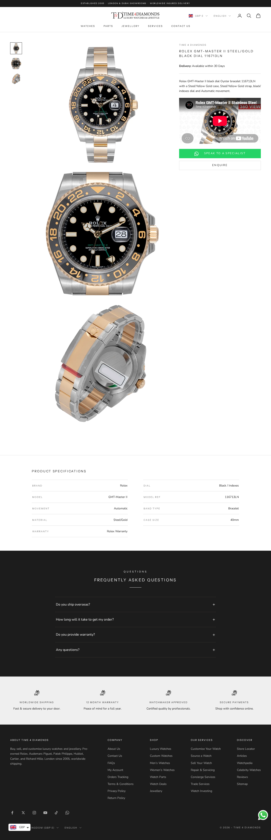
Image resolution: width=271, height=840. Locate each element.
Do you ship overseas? (73, 604)
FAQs (111, 763)
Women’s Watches (162, 770)
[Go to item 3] (16, 79)
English (220, 15)
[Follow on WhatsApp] (67, 813)
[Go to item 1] (16, 48)
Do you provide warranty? (75, 634)
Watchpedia (244, 763)
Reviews (242, 777)
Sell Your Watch (201, 763)
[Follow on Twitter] (23, 813)
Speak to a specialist (225, 153)
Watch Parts (158, 777)
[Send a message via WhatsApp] (263, 815)
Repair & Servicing (203, 770)
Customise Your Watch (206, 749)
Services (155, 26)
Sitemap (242, 784)
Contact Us (180, 26)
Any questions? (67, 649)
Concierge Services (203, 777)
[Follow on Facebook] (12, 813)
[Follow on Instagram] (34, 813)
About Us (114, 749)
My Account (115, 770)
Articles (242, 756)
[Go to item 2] (16, 63)
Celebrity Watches (249, 770)
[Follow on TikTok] (56, 813)
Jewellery (131, 26)
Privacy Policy (117, 791)
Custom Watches (161, 756)
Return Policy (116, 798)
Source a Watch (201, 756)
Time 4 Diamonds (192, 44)
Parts (108, 26)
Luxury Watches (160, 749)
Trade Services (200, 784)
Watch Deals (158, 784)
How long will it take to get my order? (85, 619)
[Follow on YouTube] (45, 813)
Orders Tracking (118, 777)
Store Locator (246, 749)
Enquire (220, 165)
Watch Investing (201, 791)
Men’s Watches (160, 763)
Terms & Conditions (121, 784)
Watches (88, 26)
